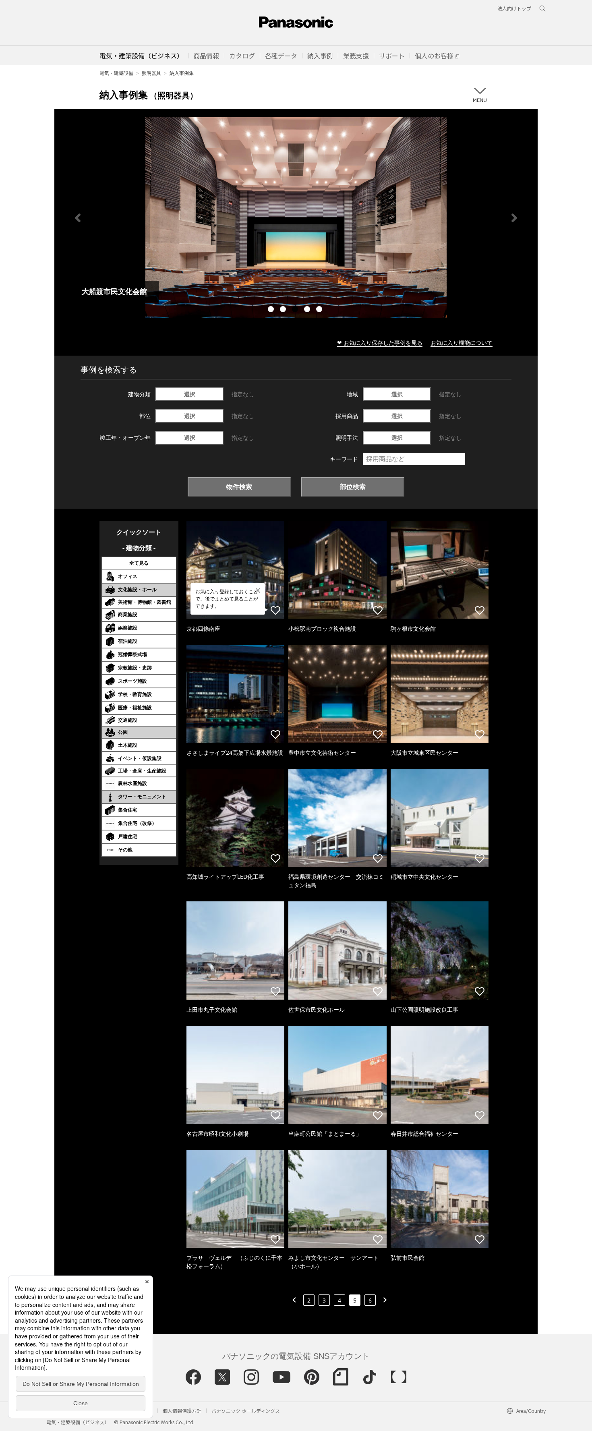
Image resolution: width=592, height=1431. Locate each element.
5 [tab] (320, 310)
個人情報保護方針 (182, 1410)
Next (514, 218)
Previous (78, 218)
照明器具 (151, 73)
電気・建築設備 (116, 73)
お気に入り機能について (462, 342)
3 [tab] (296, 310)
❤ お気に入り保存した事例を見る (379, 342)
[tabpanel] (296, 217)
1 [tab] (272, 310)
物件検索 (239, 486)
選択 (189, 394)
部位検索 (353, 486)
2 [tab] (284, 310)
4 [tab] (308, 310)
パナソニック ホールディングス (245, 1410)
